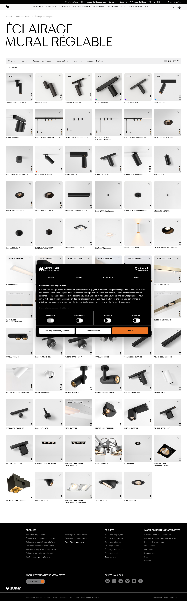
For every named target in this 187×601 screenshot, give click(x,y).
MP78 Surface (71, 428)
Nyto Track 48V (131, 102)
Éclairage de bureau (114, 549)
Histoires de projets (114, 534)
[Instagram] (107, 581)
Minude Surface (12, 138)
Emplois (123, 2)
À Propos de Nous (138, 2)
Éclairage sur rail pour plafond (39, 553)
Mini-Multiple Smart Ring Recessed (74, 464)
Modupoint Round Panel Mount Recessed (104, 211)
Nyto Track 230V (102, 102)
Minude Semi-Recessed (133, 175)
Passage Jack (41, 102)
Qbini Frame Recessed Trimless (103, 248)
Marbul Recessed (102, 357)
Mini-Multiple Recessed (45, 463)
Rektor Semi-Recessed (104, 428)
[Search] (173, 7)
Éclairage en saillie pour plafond (40, 538)
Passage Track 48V (73, 102)
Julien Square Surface (15, 500)
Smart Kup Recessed (44, 210)
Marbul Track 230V (73, 357)
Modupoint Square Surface (77, 210)
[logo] (7, 6)
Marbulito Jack (42, 428)
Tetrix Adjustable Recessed (166, 247)
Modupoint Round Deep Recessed (13, 248)
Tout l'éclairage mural (74, 542)
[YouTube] (134, 581)
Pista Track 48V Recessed (76, 138)
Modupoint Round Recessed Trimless (162, 211)
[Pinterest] (140, 581)
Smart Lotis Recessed (164, 138)
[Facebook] (114, 581)
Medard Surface (72, 392)
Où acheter (149, 546)
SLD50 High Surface (162, 320)
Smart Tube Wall (131, 247)
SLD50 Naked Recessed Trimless (14, 320)
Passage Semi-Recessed (16, 102)
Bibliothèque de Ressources (93, 2)
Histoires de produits (35, 534)
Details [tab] (79, 277)
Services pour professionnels (157, 534)
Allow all (130, 331)
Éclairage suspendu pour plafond (41, 546)
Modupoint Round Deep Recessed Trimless (45, 248)
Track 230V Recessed (163, 357)
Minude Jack (159, 175)
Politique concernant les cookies (65, 597)
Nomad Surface (101, 463)
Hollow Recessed (42, 392)
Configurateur (71, 2)
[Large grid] (165, 61)
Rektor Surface (131, 428)
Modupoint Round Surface (17, 175)
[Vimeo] (127, 581)
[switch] (79, 320)
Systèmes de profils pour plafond (41, 549)
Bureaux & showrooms (154, 542)
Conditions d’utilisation (90, 597)
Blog (146, 557)
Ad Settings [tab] (108, 277)
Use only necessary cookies (57, 331)
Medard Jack (159, 392)
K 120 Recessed (101, 500)
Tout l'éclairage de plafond (38, 557)
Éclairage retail (112, 553)
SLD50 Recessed (12, 284)
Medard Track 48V (132, 392)
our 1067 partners (54, 290)
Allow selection (93, 331)
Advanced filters (95, 61)
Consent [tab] (50, 277)
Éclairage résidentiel (114, 538)
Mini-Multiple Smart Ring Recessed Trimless (75, 501)
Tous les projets (112, 557)
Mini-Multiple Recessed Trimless (162, 464)
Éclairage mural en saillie (76, 534)
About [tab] (136, 277)
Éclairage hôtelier (113, 542)
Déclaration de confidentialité (38, 597)
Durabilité (113, 2)
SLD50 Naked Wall (161, 284)
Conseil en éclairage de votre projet (160, 538)
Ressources (149, 553)
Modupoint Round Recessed (136, 210)
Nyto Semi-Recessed (43, 175)
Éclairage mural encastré (76, 538)
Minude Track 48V (102, 175)
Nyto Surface (160, 102)
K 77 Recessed (130, 500)
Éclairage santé (112, 546)
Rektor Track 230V (14, 463)
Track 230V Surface (133, 357)
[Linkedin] (120, 581)
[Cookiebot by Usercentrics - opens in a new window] (137, 269)
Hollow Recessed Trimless (17, 392)
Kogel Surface (71, 175)
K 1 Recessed (129, 463)
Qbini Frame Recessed (74, 247)
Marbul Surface (12, 357)
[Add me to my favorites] (30, 75)
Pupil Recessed (41, 500)
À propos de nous (161, 597)
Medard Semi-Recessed (104, 392)
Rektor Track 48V (162, 428)
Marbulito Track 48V (15, 428)
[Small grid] (169, 61)
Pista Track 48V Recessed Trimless (103, 138)
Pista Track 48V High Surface (48, 138)
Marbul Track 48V (43, 357)
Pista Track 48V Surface (135, 138)
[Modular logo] (13, 589)
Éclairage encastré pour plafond (40, 542)
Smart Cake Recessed (15, 210)
